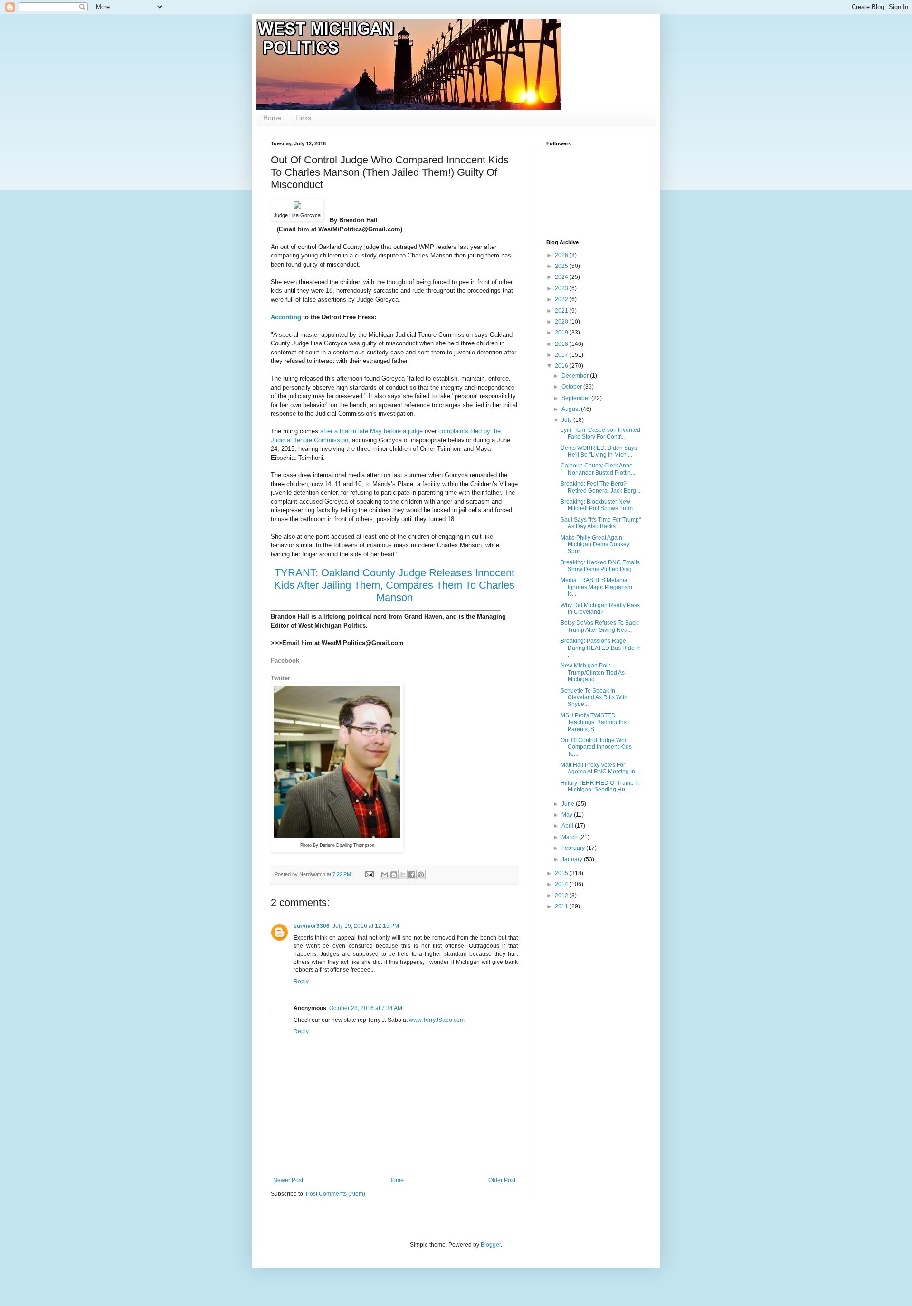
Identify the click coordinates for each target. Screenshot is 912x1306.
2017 (562, 355)
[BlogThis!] (394, 874)
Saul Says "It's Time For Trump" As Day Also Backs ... (600, 523)
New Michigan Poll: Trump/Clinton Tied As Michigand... (592, 672)
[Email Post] (369, 874)
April (568, 825)
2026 (562, 255)
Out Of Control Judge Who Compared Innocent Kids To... (596, 747)
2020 (562, 321)
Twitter (280, 678)
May (567, 814)
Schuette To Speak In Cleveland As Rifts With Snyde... (593, 697)
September (576, 398)
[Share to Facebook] (412, 874)
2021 (562, 310)
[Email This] (385, 874)
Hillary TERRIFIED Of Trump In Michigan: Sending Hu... (600, 786)
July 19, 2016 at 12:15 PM (365, 926)
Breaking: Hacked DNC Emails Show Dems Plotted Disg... (600, 565)
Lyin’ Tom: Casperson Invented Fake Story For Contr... (600, 433)
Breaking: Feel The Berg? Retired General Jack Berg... (600, 487)
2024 (562, 277)
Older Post (501, 1180)
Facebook (285, 660)
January (572, 859)
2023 (562, 288)
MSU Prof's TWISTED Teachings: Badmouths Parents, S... (593, 722)
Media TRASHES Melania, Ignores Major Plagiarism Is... (596, 587)
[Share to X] (403, 874)
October (572, 386)
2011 (562, 906)
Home (272, 118)
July (567, 420)
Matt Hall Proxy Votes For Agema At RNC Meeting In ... (600, 768)
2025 (562, 266)
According (287, 317)
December (575, 375)
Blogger (491, 1244)
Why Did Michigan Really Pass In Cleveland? (600, 608)
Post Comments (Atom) (335, 1194)
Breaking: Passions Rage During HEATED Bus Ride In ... (600, 648)
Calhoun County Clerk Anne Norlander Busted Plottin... (597, 469)
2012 (562, 895)
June (568, 804)
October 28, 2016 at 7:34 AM (365, 1008)
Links (303, 118)
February (573, 848)
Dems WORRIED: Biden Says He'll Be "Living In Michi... (598, 451)
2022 (562, 299)
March (570, 837)
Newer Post (288, 1180)
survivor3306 (312, 926)
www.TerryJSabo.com (437, 1020)
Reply (301, 981)
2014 (562, 884)
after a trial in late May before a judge (371, 431)
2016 (562, 365)
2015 (562, 873)
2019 (562, 332)
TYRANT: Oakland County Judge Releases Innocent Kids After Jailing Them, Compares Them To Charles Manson (394, 585)
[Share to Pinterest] (421, 874)
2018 (562, 344)
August (571, 409)
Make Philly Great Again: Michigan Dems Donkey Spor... (594, 544)
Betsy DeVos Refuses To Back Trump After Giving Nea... (599, 626)
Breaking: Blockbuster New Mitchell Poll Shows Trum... (598, 505)
